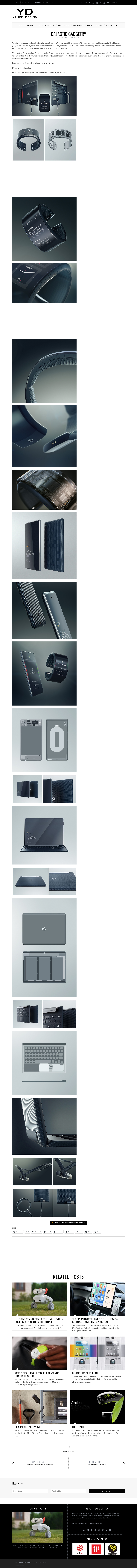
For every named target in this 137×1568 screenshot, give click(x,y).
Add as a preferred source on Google (70, 1222)
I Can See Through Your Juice (85, 1373)
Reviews (99, 25)
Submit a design (41, 3)
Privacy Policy (97, 1523)
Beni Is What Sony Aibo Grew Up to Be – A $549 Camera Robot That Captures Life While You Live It (39, 1320)
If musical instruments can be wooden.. (40, 1463)
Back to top (19, 1565)
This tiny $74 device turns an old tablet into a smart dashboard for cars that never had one (96, 1320)
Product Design (26, 25)
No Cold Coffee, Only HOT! (97, 1463)
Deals (89, 25)
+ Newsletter (111, 25)
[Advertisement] (86, 13)
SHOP (54, 3)
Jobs (62, 3)
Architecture (63, 25)
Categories (27, 3)
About (16, 3)
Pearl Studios (25, 68)
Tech (39, 25)
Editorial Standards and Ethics (82, 1523)
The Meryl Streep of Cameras (27, 1427)
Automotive (49, 25)
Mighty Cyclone (79, 1427)
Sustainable (78, 25)
